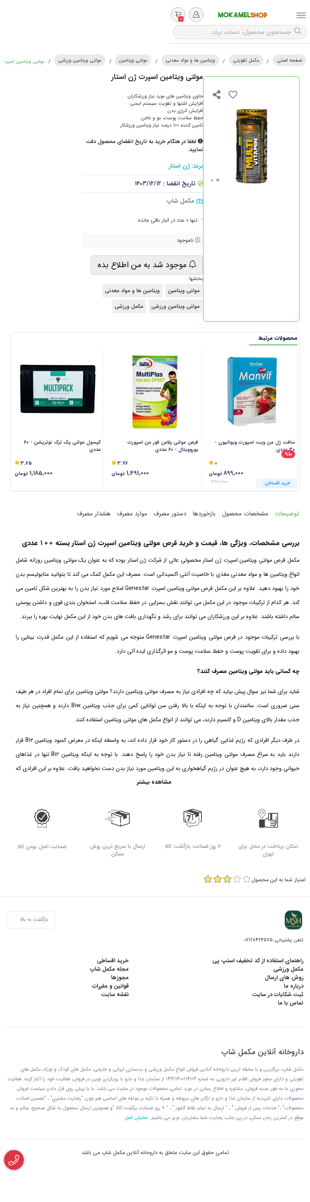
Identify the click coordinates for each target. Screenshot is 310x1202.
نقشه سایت (115, 994)
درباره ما (294, 986)
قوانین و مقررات (110, 986)
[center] (298, 32)
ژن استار (179, 166)
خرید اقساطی (113, 960)
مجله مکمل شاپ (109, 969)
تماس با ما (291, 1003)
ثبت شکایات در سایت (278, 994)
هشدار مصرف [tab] (94, 514)
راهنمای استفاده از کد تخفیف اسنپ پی (258, 960)
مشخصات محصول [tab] (245, 514)
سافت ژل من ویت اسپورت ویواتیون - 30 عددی (255, 446)
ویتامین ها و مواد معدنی (190, 60)
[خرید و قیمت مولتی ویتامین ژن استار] (293, 920)
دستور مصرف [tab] (170, 514)
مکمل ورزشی (129, 306)
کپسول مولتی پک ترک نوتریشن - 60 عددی (62, 446)
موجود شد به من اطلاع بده (143, 265)
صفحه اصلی (289, 60)
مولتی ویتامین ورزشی (79, 60)
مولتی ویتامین (133, 60)
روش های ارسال (284, 977)
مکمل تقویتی (246, 60)
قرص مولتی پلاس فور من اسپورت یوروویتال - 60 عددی (163, 446)
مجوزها (120, 977)
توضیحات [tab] (287, 514)
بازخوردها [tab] (204, 514)
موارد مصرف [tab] (132, 514)
